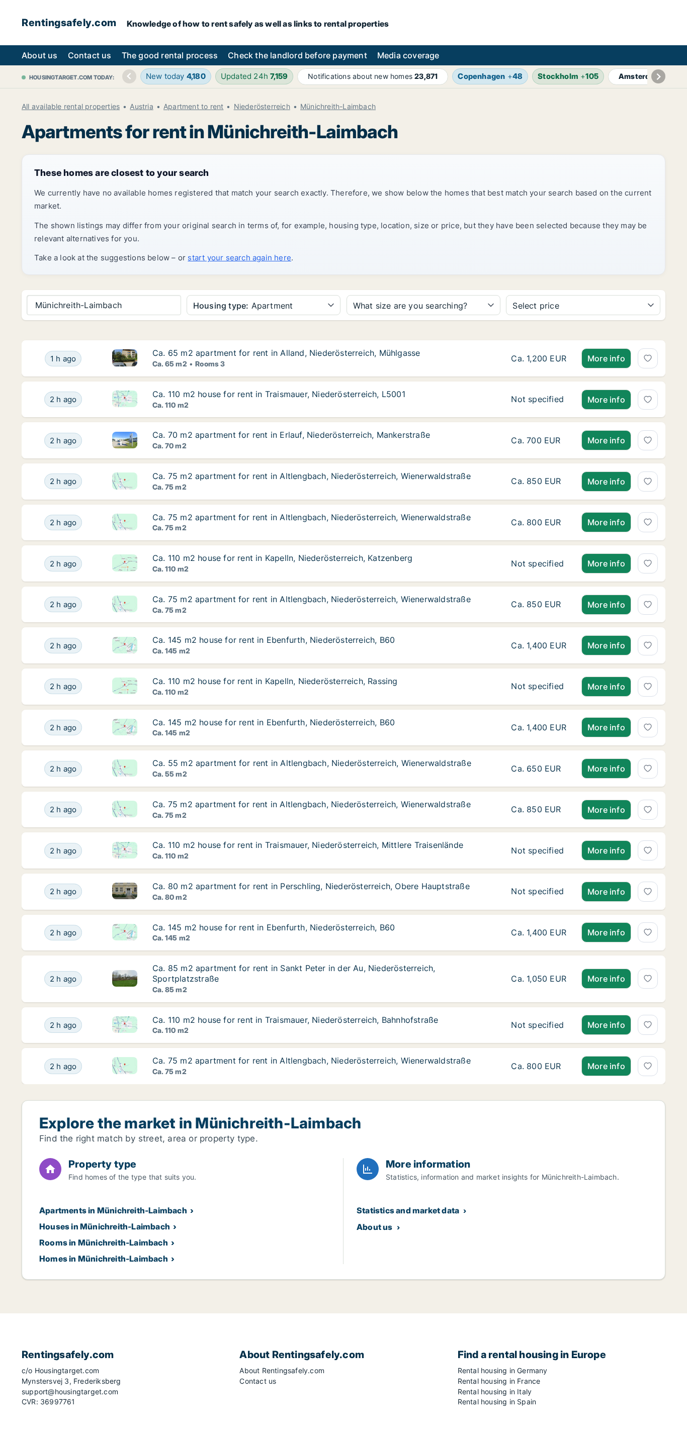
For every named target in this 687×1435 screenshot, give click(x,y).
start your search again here (239, 257)
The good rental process (170, 55)
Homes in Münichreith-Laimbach (103, 1259)
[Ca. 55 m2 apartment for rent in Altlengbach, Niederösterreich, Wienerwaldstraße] (538, 768)
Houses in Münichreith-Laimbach (104, 1226)
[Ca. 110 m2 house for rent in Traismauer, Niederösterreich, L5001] (538, 399)
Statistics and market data (408, 1210)
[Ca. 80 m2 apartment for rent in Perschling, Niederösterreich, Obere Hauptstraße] (538, 892)
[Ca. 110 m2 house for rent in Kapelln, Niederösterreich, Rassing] (538, 686)
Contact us (90, 55)
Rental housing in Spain (497, 1401)
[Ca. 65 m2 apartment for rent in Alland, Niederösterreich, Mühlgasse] (538, 358)
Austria (141, 107)
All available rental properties (71, 107)
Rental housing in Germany (503, 1370)
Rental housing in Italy (495, 1391)
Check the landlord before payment (297, 55)
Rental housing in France (499, 1381)
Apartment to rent (193, 107)
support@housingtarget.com (70, 1391)
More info (606, 358)
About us (40, 55)
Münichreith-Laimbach (338, 107)
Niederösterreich (262, 107)
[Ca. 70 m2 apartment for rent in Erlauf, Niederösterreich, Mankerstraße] (538, 440)
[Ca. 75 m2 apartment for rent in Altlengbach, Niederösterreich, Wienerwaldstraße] (538, 481)
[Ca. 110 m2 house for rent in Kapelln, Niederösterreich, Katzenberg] (538, 563)
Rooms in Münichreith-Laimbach (103, 1242)
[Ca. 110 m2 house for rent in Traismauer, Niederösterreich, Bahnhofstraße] (538, 1025)
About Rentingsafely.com (281, 1370)
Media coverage (408, 55)
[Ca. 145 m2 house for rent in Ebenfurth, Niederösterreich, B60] (538, 645)
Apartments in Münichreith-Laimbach (113, 1210)
